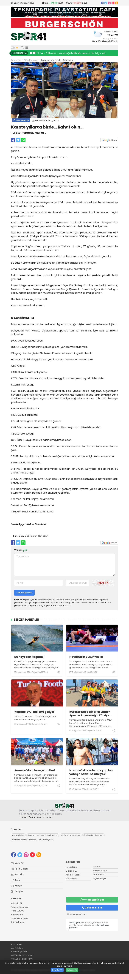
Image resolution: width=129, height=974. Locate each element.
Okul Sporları (99, 874)
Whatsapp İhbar (93, 900)
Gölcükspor (71, 878)
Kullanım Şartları (19, 951)
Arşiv (17, 880)
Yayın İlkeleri (16, 944)
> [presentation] (34, 53)
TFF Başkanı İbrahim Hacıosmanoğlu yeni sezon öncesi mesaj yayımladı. (35, 718)
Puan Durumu (17, 914)
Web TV (19, 863)
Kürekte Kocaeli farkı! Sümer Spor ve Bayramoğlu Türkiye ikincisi (89, 713)
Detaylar (56, 970)
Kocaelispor (71, 867)
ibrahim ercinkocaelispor (24, 839)
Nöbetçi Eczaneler (19, 907)
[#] (64, 805)
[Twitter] (105, 2)
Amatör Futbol (73, 874)
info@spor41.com (78, 914)
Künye (18, 885)
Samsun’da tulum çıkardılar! (34, 770)
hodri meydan (46, 839)
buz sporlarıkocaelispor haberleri (43, 835)
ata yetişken (18, 835)
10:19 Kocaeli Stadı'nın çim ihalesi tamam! (61, 53)
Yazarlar (19, 874)
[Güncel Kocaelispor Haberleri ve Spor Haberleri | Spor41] (28, 36)
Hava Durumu (17, 910)
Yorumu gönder (24, 592)
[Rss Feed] (116, 2)
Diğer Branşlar (30, 60)
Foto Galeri (21, 868)
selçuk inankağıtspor (93, 835)
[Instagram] (109, 2)
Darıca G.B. (71, 871)
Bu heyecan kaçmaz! (29, 657)
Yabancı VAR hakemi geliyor (34, 712)
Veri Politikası (17, 948)
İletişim (18, 891)
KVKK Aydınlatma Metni (22, 955)
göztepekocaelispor (70, 835)
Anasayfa (16, 60)
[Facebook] (102, 2)
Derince (96, 866)
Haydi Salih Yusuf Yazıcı (86, 657)
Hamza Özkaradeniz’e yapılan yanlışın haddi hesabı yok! (91, 772)
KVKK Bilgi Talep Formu (22, 959)
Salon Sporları (100, 870)
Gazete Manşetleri (19, 918)
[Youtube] (113, 2)
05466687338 (93, 907)
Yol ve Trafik (16, 903)
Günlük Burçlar (18, 922)
